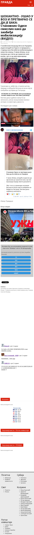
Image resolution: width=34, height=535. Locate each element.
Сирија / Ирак (9, 525)
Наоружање (8, 533)
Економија (24, 481)
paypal (16, 273)
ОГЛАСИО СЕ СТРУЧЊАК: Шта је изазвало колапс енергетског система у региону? (16, 94)
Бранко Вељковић (26, 498)
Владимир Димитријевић (25, 496)
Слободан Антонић (26, 513)
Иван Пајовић (25, 505)
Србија (20, 475)
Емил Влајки (24, 507)
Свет (3, 487)
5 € (16, 257)
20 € (16, 263)
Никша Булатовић (26, 512)
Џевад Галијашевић (26, 503)
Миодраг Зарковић (26, 502)
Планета (7, 490)
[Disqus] (17, 317)
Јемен (6, 526)
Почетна (5, 475)
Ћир (29, 5)
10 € (16, 260)
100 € (16, 270)
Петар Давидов (25, 500)
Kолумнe (21, 487)
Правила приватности (9, 480)
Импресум (8, 478)
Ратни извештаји (6, 520)
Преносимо (24, 515)
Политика (23, 478)
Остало (7, 531)
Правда (6, 2)
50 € (16, 267)
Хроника (23, 483)
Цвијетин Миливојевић (24, 492)
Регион (7, 492)
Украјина (7, 528)
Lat (32, 5)
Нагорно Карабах (10, 530)
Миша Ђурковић (25, 490)
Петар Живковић (26, 508)
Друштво (23, 479)
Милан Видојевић (26, 510)
